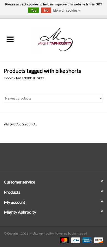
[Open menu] (10, 39)
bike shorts (34, 78)
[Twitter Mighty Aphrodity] (49, 158)
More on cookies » (66, 10)
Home (9, 78)
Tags (19, 78)
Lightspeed (79, 233)
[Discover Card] (97, 240)
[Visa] (75, 240)
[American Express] (86, 240)
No (46, 10)
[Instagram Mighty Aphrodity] (67, 158)
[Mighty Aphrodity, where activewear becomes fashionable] (63, 39)
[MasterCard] (63, 240)
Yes (33, 10)
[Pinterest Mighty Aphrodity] (58, 158)
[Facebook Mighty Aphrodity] (40, 158)
